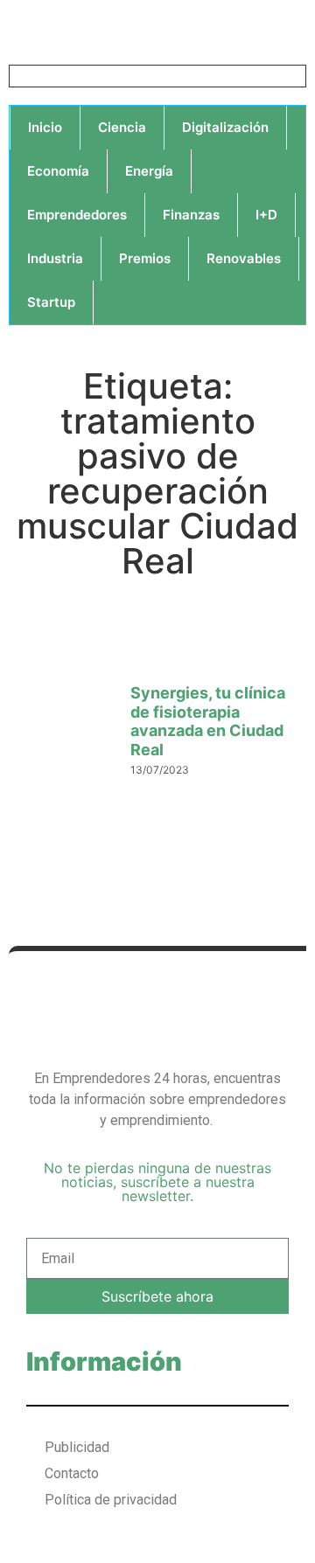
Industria (55, 258)
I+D (266, 214)
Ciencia (122, 127)
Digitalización (225, 127)
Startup (51, 302)
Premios (145, 258)
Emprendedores (77, 214)
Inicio (45, 127)
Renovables (243, 258)
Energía (149, 171)
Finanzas (191, 214)
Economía (58, 171)
